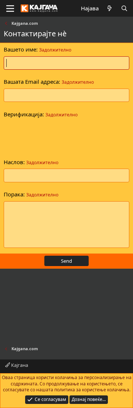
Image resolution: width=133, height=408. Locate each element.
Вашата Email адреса (31, 81)
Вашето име (20, 49)
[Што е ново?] (109, 8)
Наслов (13, 162)
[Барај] (124, 8)
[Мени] (10, 8)
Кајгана (19, 365)
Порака (13, 194)
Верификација (23, 114)
